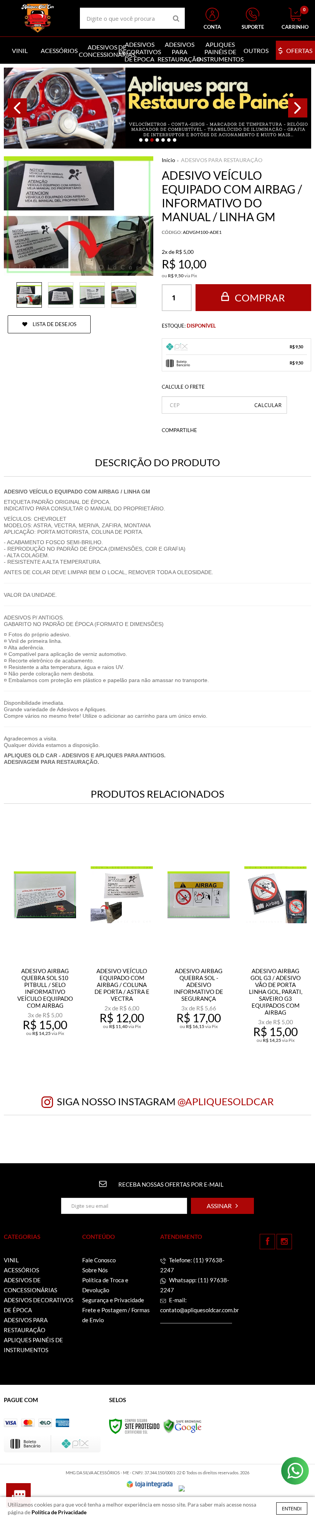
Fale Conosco (99, 1260)
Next (297, 108)
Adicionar (50, 1039)
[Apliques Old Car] (37, 18)
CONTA (212, 27)
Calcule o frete (183, 387)
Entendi (292, 1508)
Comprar (259, 297)
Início (168, 160)
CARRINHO (295, 19)
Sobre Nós (95, 1270)
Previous (17, 108)
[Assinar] (222, 1206)
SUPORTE (253, 27)
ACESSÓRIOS (21, 1270)
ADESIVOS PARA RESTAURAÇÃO (221, 160)
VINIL (11, 1260)
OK (268, 405)
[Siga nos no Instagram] (284, 1241)
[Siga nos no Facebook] (267, 1241)
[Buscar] (176, 18)
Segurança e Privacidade (113, 1299)
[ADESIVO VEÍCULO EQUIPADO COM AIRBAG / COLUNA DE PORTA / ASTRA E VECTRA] (122, 938)
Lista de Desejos (54, 324)
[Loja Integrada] (150, 1484)
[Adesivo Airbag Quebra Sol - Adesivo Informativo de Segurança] (199, 938)
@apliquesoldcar (225, 1101)
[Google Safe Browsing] (182, 1426)
